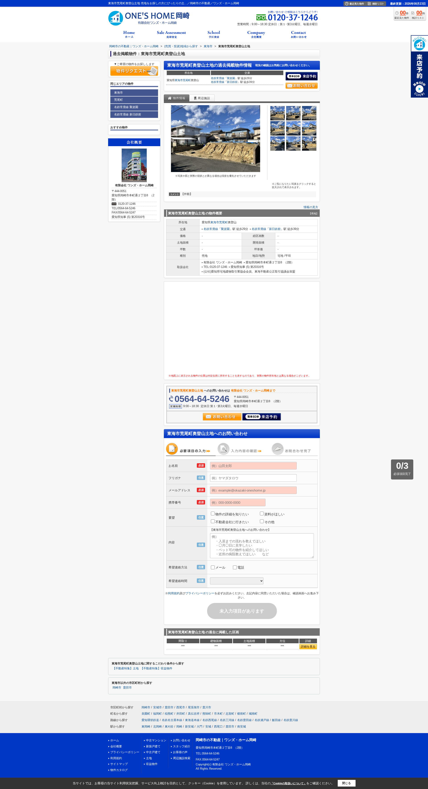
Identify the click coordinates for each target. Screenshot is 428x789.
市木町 (218, 713)
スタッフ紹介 (181, 746)
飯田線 (276, 720)
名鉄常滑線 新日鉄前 (127, 114)
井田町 (180, 713)
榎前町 (241, 713)
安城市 (157, 707)
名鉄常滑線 (217, 78)
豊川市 (206, 707)
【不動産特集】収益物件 (156, 668)
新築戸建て (153, 746)
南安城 (241, 726)
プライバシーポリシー (199, 593)
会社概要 (116, 746)
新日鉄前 (232, 82)
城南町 (253, 713)
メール (220, 567)
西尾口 (218, 726)
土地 (149, 758)
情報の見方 (311, 207)
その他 (269, 522)
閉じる (346, 783)
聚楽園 (231, 78)
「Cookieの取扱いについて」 (288, 783)
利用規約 (174, 593)
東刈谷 (169, 726)
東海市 (179, 80)
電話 (240, 567)
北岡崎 (157, 726)
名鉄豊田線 (244, 720)
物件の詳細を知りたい (232, 514)
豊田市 (127, 687)
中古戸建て (153, 752)
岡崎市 (117, 687)
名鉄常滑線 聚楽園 (126, 107)
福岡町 (157, 713)
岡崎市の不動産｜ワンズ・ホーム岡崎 (226, 740)
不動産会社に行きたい (232, 522)
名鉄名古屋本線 (172, 720)
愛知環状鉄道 (150, 720)
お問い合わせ (181, 740)
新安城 (189, 726)
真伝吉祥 (194, 713)
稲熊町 (169, 713)
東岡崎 (146, 726)
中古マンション (156, 740)
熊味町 (206, 713)
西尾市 (180, 707)
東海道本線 (192, 720)
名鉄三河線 (227, 720)
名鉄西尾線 (209, 720)
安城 (208, 726)
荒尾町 (187, 80)
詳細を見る (308, 646)
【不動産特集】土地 (126, 668)
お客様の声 (180, 752)
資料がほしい (274, 514)
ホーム (114, 740)
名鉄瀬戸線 (262, 720)
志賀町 (230, 713)
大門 (199, 726)
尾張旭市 (194, 707)
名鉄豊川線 (291, 720)
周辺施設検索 (181, 758)
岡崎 (179, 726)
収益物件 (152, 764)
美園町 (146, 713)
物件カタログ (119, 770)
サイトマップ (119, 764)
